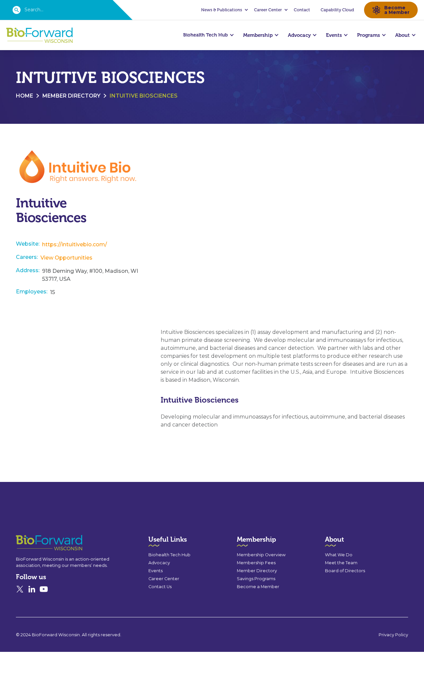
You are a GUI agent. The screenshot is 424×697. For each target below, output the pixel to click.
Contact (302, 9)
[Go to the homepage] (37, 543)
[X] (20, 589)
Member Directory (71, 96)
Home (24, 96)
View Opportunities (66, 258)
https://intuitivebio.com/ (74, 244)
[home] (39, 35)
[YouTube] (44, 589)
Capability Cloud (337, 9)
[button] (223, 10)
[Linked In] (32, 589)
